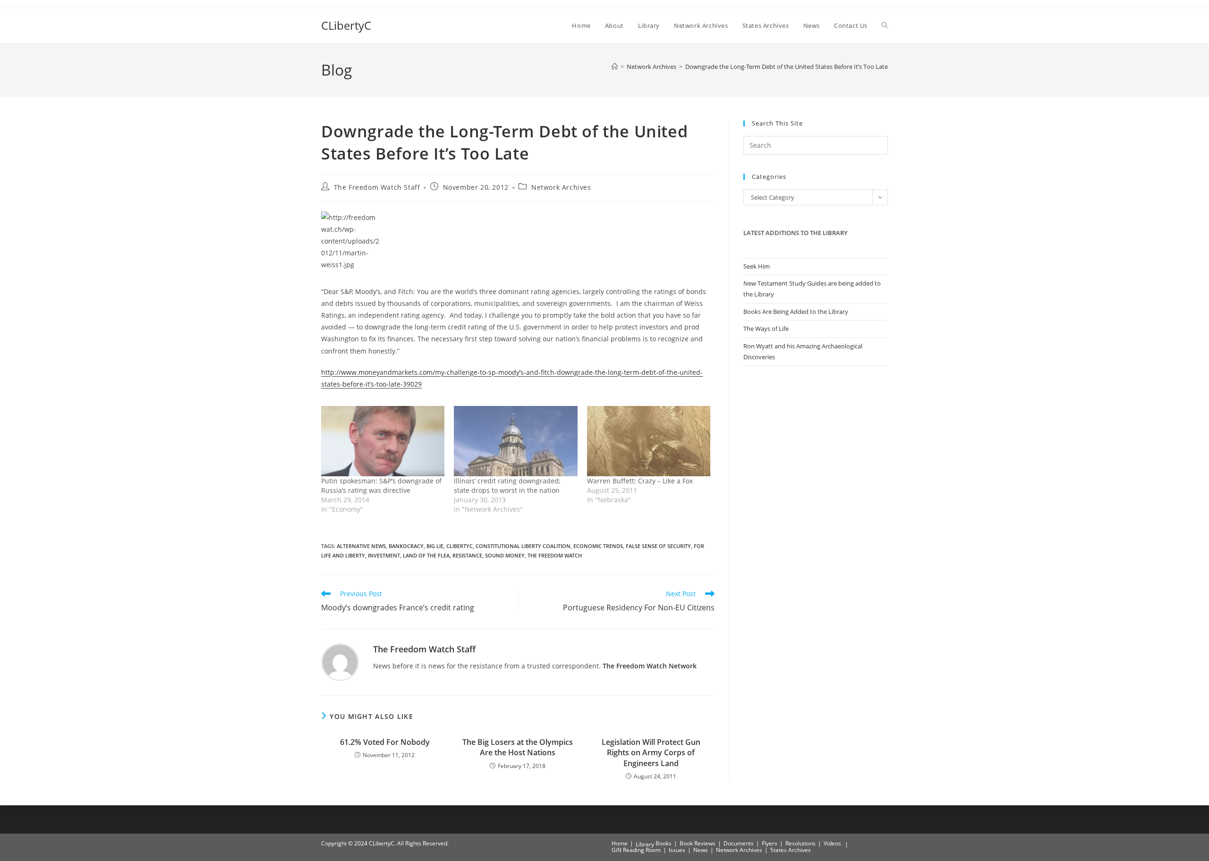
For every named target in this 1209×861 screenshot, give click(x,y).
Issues (677, 850)
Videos (832, 843)
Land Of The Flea (426, 555)
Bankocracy (406, 545)
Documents (739, 843)
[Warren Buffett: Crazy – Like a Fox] (648, 441)
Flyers (769, 843)
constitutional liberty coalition (523, 545)
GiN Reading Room (636, 850)
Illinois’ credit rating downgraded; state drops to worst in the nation (507, 485)
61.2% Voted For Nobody (385, 742)
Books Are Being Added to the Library (795, 311)
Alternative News (361, 545)
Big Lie (434, 545)
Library (645, 844)
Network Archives (561, 187)
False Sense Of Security (658, 545)
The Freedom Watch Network (650, 665)
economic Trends (598, 545)
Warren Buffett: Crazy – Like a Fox (640, 480)
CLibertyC (346, 25)
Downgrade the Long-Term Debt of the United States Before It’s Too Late (786, 66)
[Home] (615, 66)
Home (620, 843)
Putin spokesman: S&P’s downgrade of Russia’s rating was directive (381, 485)
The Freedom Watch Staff (377, 187)
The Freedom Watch (555, 555)
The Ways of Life (766, 328)
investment (384, 555)
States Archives (790, 850)
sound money (505, 555)
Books (664, 843)
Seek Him (756, 266)
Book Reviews (697, 843)
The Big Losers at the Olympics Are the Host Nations (517, 747)
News (700, 850)
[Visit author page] (340, 661)
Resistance (467, 555)
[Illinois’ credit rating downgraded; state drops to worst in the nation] (515, 441)
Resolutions (800, 843)
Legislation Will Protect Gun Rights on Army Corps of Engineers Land (651, 752)
